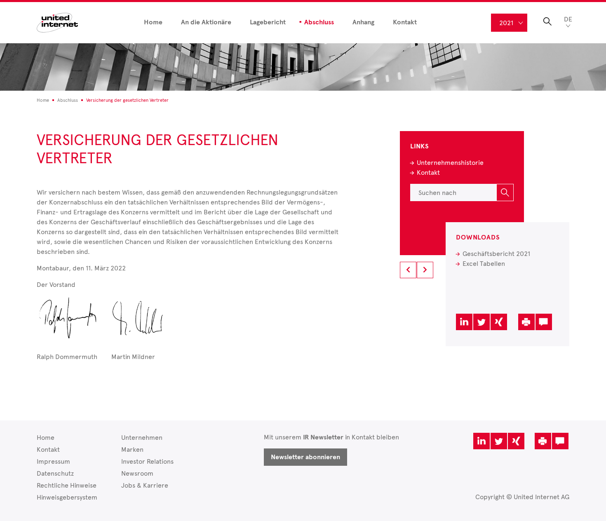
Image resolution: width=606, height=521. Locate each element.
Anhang (363, 22)
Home (153, 22)
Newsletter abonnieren (305, 457)
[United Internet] (57, 22)
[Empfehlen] (544, 322)
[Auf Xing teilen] (499, 322)
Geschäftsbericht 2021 (496, 254)
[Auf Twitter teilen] (481, 322)
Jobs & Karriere (144, 485)
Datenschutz (55, 473)
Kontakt (405, 22)
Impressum (53, 461)
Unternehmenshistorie (450, 163)
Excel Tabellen (484, 264)
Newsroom (137, 473)
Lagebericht (268, 22)
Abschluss (319, 22)
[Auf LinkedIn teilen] (464, 322)
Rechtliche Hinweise (66, 485)
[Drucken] (526, 322)
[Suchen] (505, 192)
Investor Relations (147, 461)
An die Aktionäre (206, 22)
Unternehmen (141, 437)
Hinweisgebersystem (67, 497)
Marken (132, 449)
